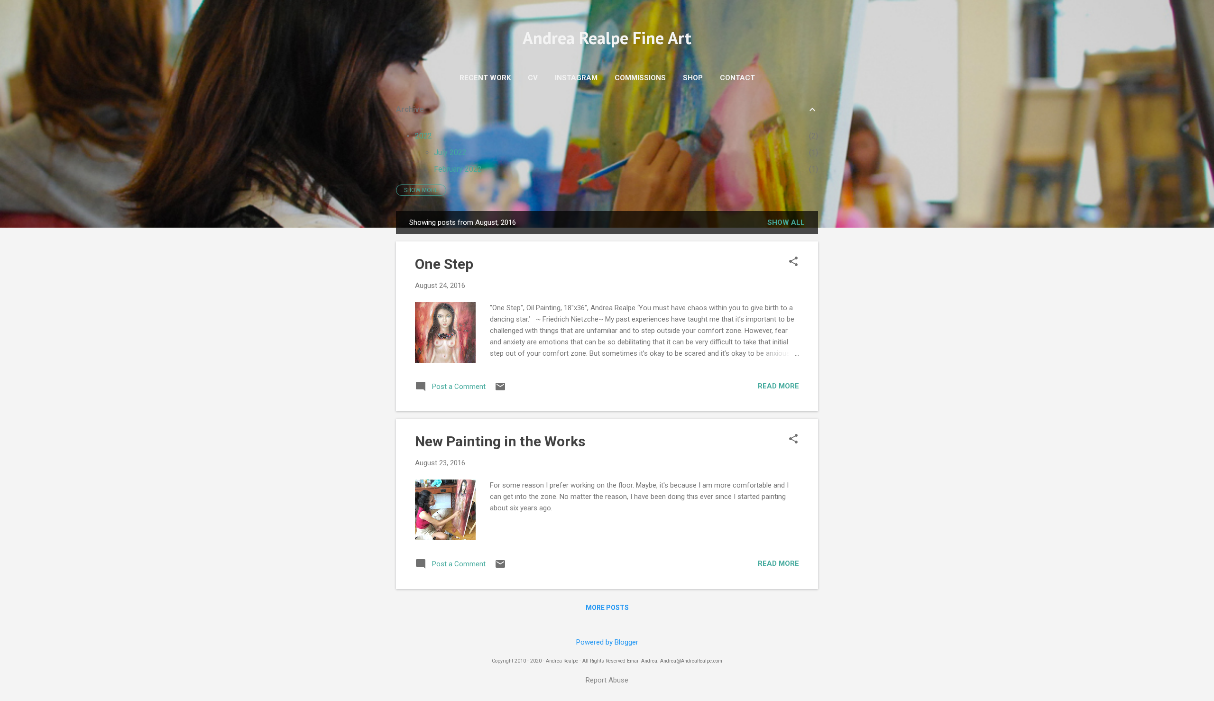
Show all (786, 222)
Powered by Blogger (607, 642)
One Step (444, 264)
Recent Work (485, 78)
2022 (423, 135)
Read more (778, 386)
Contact (737, 78)
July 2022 (450, 152)
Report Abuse (607, 680)
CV (533, 78)
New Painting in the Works (500, 441)
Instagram (576, 78)
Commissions (640, 78)
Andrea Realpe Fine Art (607, 38)
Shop (693, 78)
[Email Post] (500, 390)
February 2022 (458, 169)
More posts (607, 607)
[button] (793, 262)
